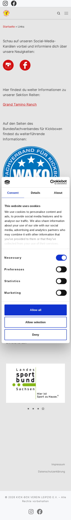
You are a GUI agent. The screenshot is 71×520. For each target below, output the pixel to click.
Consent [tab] (13, 192)
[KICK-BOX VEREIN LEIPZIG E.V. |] (6, 12)
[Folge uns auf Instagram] (5, 3)
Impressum (58, 464)
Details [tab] (35, 192)
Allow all (35, 309)
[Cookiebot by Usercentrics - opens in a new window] (50, 182)
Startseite (9, 26)
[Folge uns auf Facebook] (14, 3)
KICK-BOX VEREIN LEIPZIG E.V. (37, 497)
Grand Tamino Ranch (20, 104)
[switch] (61, 269)
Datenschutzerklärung (51, 471)
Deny (35, 334)
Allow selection (35, 322)
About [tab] (58, 192)
